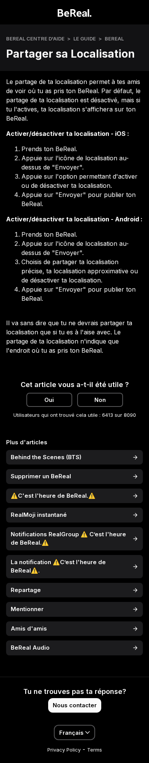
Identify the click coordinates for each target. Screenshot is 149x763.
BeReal (114, 38)
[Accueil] (75, 12)
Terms (94, 750)
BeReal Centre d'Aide (35, 38)
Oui (49, 399)
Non (100, 399)
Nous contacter (75, 705)
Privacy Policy (64, 750)
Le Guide (84, 38)
